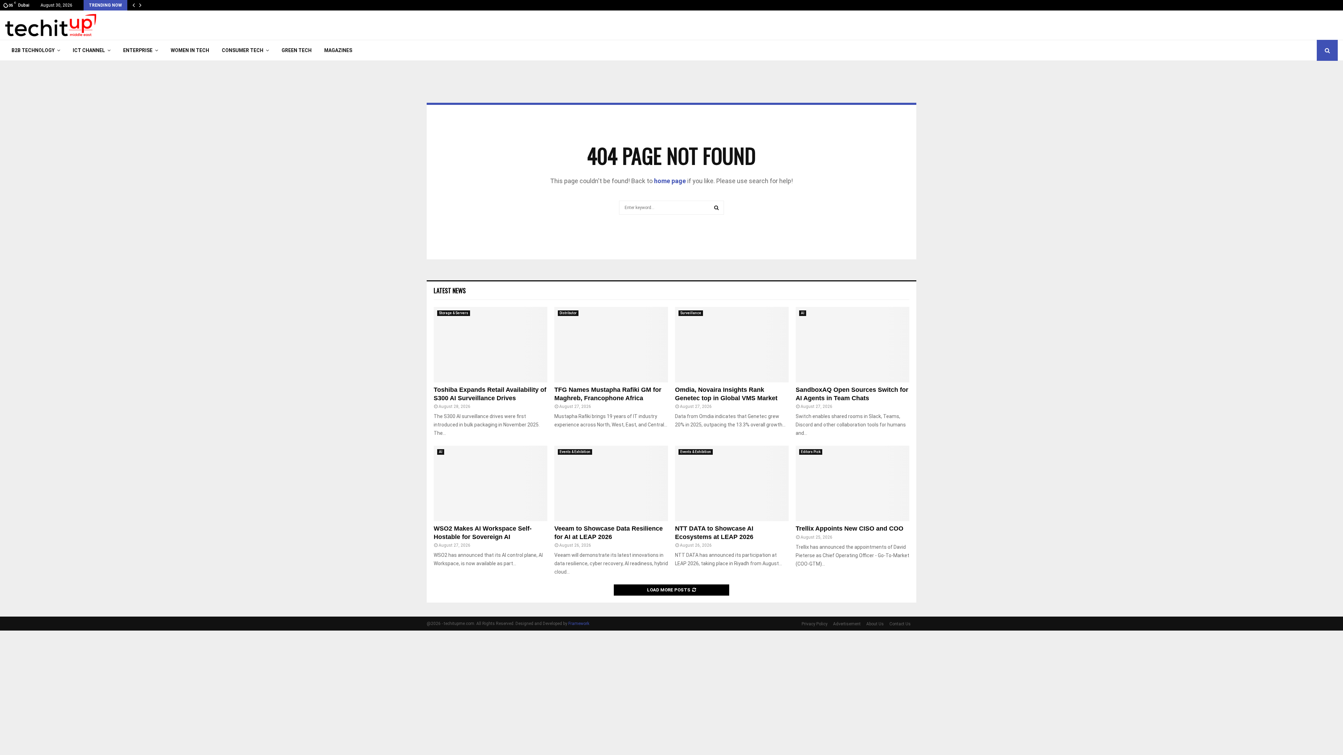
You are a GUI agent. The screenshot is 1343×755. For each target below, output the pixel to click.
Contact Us (900, 623)
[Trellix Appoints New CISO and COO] (852, 484)
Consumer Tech (242, 50)
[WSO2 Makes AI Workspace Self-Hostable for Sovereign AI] (490, 484)
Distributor (568, 313)
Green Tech (297, 50)
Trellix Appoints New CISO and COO (849, 528)
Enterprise (137, 50)
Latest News (450, 290)
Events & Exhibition (575, 452)
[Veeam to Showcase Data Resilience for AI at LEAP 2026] (611, 484)
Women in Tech (190, 50)
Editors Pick (810, 452)
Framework (578, 623)
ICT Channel (89, 50)
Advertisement (847, 623)
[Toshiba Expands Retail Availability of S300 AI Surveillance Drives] (490, 345)
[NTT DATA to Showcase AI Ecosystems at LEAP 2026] (732, 484)
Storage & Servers (453, 313)
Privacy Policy (814, 623)
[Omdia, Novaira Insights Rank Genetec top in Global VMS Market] (732, 345)
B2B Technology (33, 50)
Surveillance (690, 313)
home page (670, 181)
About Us (875, 623)
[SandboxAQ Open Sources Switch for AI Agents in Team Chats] (852, 345)
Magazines (338, 50)
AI (802, 313)
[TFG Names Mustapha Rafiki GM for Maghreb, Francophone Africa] (611, 345)
